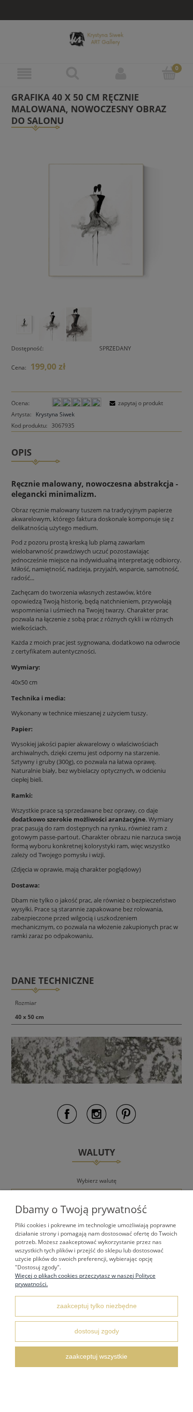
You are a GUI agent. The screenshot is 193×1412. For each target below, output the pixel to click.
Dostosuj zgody (96, 1331)
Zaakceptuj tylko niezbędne (97, 1306)
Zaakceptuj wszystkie (96, 1356)
